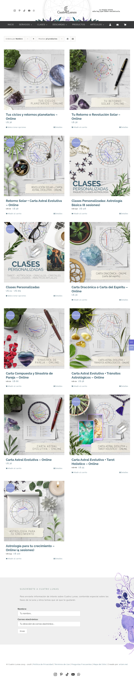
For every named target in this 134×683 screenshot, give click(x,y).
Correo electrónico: (28, 619)
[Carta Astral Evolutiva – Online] (34, 425)
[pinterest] (19, 11)
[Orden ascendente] (33, 39)
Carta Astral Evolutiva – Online (29, 460)
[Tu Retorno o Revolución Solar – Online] (100, 79)
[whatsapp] (34, 11)
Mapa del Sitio (99, 664)
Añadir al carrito (80, 127)
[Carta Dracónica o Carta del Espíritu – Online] (100, 252)
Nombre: (22, 609)
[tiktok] (24, 11)
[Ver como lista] (72, 38)
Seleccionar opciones (17, 127)
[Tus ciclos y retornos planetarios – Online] (34, 79)
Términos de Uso (62, 664)
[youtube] (29, 11)
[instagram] (15, 11)
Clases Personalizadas (23, 287)
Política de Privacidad (43, 664)
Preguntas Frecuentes (81, 664)
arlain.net (123, 664)
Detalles (58, 127)
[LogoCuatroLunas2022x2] (67, 5)
